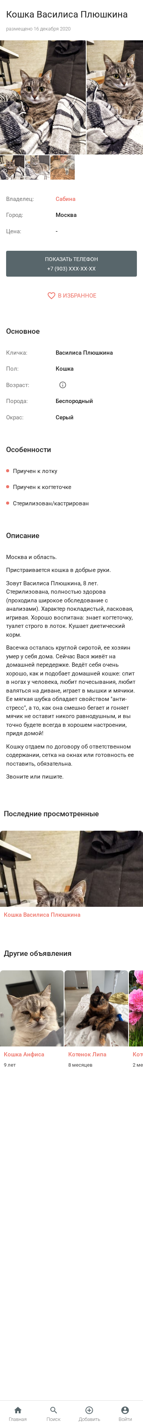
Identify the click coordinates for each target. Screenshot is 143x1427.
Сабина (66, 199)
